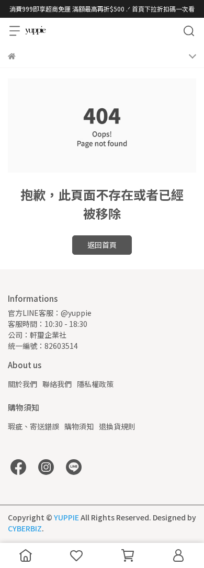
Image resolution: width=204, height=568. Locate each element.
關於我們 (22, 384)
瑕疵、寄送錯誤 (33, 426)
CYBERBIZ (25, 528)
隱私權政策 (95, 384)
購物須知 (79, 426)
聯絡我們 (57, 384)
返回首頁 (102, 245)
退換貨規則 (117, 426)
